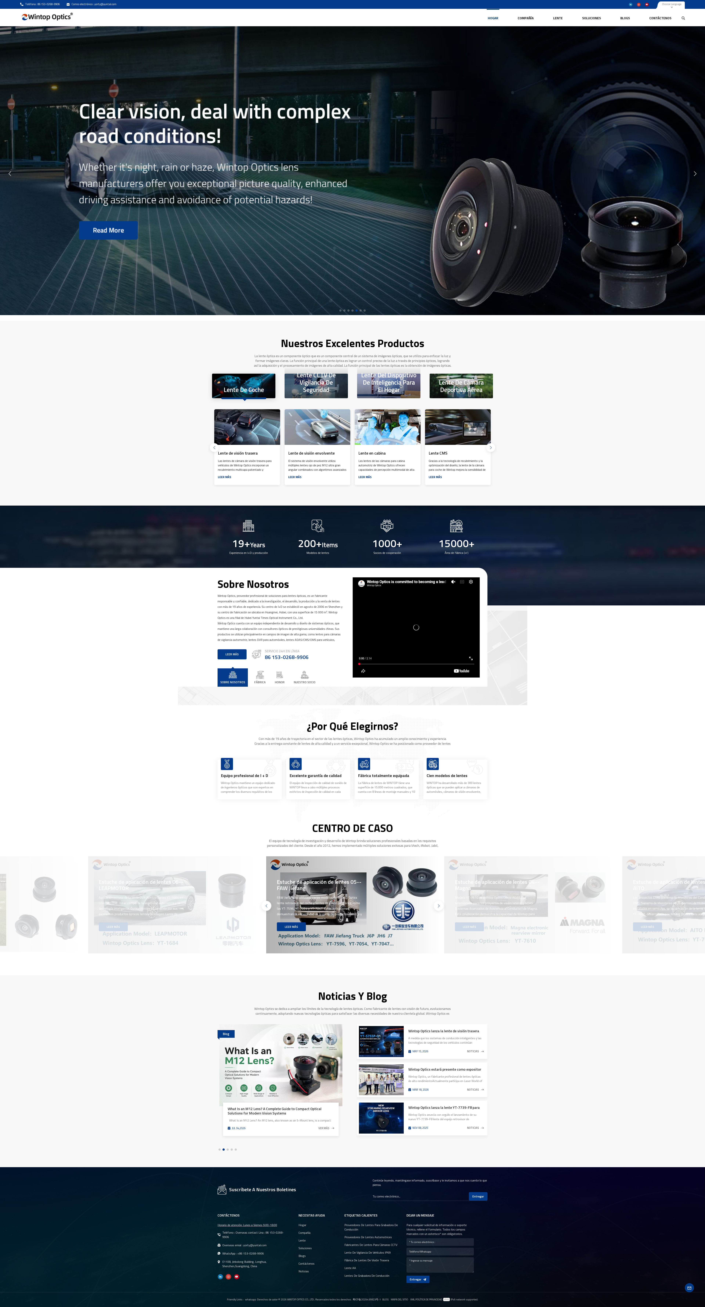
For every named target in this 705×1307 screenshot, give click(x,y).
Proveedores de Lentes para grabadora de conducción (371, 1227)
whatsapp (250, 1299)
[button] (340, 310)
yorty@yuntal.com (105, 4)
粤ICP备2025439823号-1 (367, 1299)
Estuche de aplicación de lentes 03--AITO (497, 885)
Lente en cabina (302, 453)
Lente (302, 1240)
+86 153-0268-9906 (250, 1253)
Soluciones (591, 18)
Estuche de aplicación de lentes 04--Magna (319, 885)
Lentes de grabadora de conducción (366, 1275)
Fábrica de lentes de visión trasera (366, 1260)
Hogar (493, 18)
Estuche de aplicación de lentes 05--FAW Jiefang (141, 885)
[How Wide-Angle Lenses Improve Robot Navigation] (280, 1058)
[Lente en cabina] (317, 427)
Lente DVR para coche (448, 453)
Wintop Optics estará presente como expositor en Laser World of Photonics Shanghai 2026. (444, 1069)
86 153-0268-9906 (48, 4)
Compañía (526, 18)
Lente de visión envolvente (241, 453)
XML (412, 1299)
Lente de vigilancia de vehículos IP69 (367, 1252)
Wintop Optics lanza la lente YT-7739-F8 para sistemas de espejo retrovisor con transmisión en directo (444, 1107)
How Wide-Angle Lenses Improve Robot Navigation (268, 1096)
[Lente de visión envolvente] (247, 427)
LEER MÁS (224, 477)
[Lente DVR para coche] (458, 427)
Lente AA (350, 1268)
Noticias (473, 1051)
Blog (385, 1299)
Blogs (625, 18)
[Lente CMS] (388, 427)
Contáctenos (660, 18)
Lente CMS (367, 453)
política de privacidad (428, 1299)
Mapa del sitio (399, 1299)
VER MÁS (324, 1115)
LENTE (558, 18)
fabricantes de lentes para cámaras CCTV (370, 1245)
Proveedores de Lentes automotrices (368, 1237)
